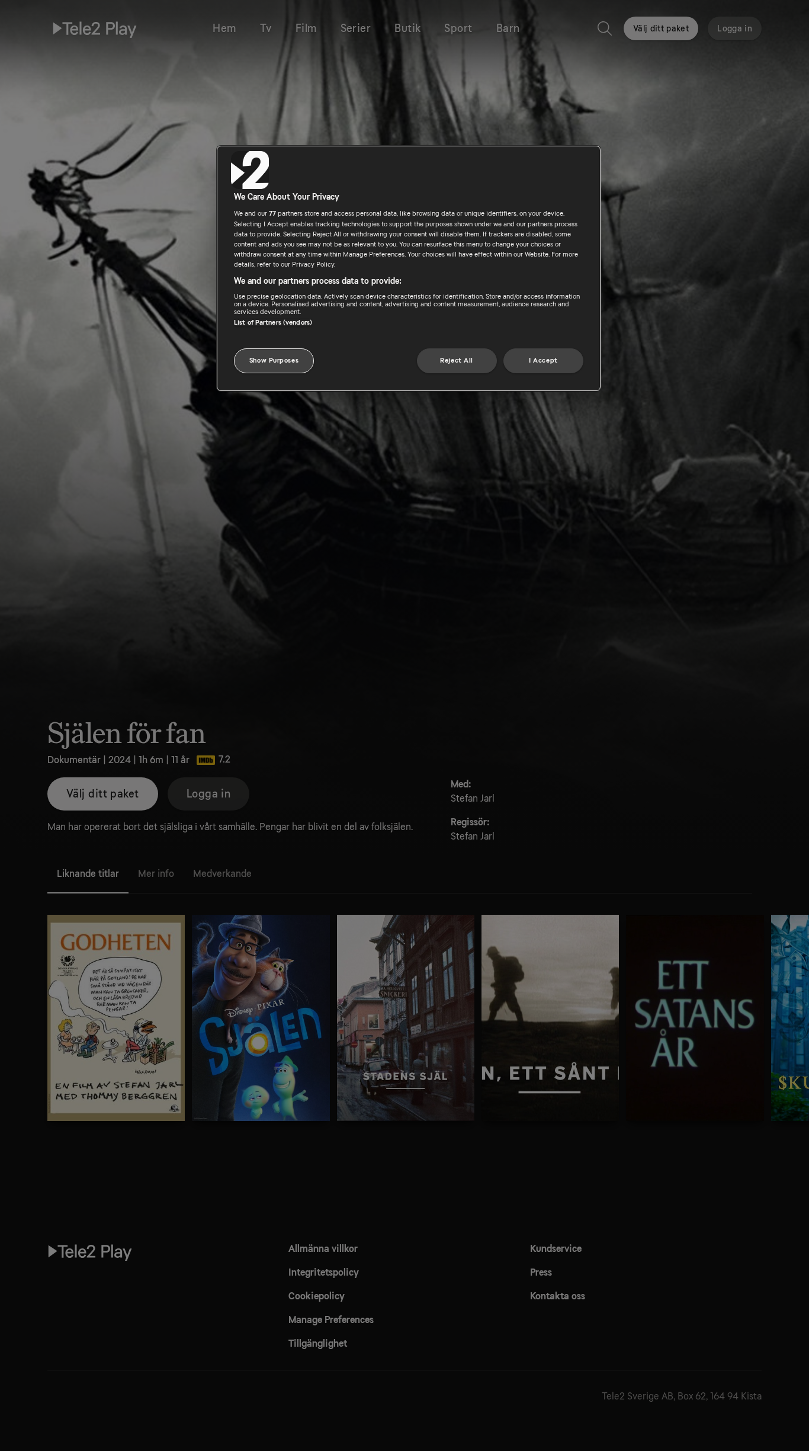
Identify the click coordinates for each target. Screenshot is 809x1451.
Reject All (456, 360)
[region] (408, 268)
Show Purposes (273, 360)
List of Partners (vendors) (273, 322)
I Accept (543, 360)
